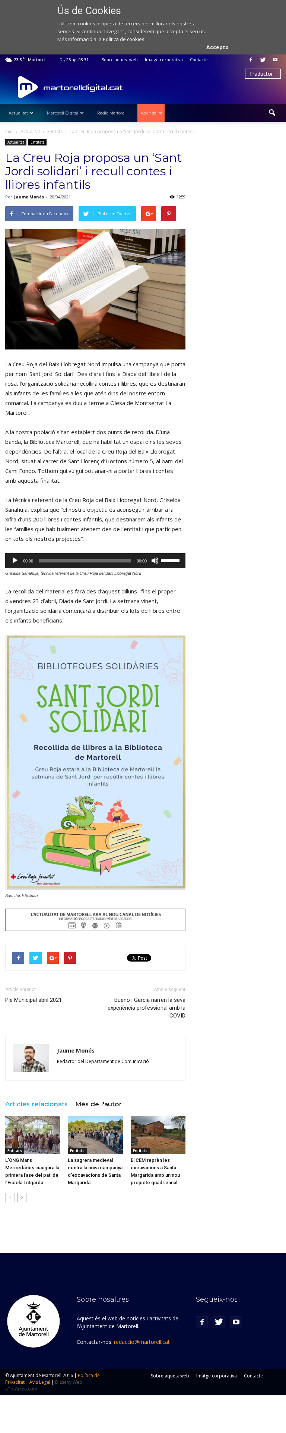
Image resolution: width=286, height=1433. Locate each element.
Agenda (148, 113)
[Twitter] (262, 59)
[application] (95, 560)
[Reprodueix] (15, 560)
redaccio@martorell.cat (142, 1341)
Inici (9, 131)
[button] (272, 113)
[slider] (171, 560)
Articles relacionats (36, 1104)
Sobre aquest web (120, 59)
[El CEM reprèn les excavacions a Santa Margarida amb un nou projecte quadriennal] (158, 1135)
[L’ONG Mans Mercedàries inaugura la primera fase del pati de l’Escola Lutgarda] (32, 1135)
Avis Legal (39, 1382)
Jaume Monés (29, 197)
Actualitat (18, 113)
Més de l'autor (98, 1104)
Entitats (37, 142)
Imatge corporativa (164, 59)
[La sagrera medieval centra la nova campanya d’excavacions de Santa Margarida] (95, 1135)
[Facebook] (250, 59)
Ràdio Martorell (112, 113)
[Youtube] (275, 59)
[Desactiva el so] (155, 560)
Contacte (199, 59)
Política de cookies (123, 39)
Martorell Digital (62, 113)
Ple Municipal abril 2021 (33, 1000)
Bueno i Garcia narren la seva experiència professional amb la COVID (146, 1008)
